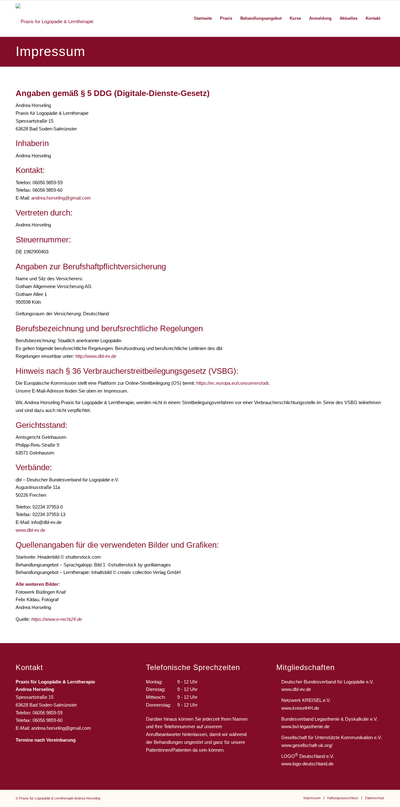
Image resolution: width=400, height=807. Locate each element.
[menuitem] (203, 18)
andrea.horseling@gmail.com (61, 197)
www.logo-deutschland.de (307, 763)
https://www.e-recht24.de (56, 619)
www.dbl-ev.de (30, 530)
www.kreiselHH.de (300, 708)
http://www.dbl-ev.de (95, 356)
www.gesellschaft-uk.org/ (306, 745)
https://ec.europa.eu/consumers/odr (232, 383)
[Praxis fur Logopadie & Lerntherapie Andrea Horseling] (61, 18)
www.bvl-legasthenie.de (305, 726)
